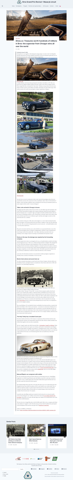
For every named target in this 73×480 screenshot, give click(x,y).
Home (56, 6)
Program (25, 6)
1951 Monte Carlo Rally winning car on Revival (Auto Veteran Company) (15, 440)
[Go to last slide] (8, 436)
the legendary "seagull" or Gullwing (47, 325)
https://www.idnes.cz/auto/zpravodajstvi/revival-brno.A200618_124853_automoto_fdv (38, 410)
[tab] (34, 449)
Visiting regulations (53, 476)
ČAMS (4, 475)
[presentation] (15, 430)
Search (21, 469)
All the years (46, 6)
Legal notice (58, 476)
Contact (4, 472)
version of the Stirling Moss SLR (46, 367)
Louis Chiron (22, 300)
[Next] (65, 436)
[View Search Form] (2, 6)
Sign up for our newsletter (54, 472)
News (13, 6)
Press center (5, 474)
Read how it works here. (44, 405)
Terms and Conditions (48, 476)
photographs (20, 195)
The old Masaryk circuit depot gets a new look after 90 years (56, 440)
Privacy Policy (62, 476)
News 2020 (18, 38)
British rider (40, 369)
